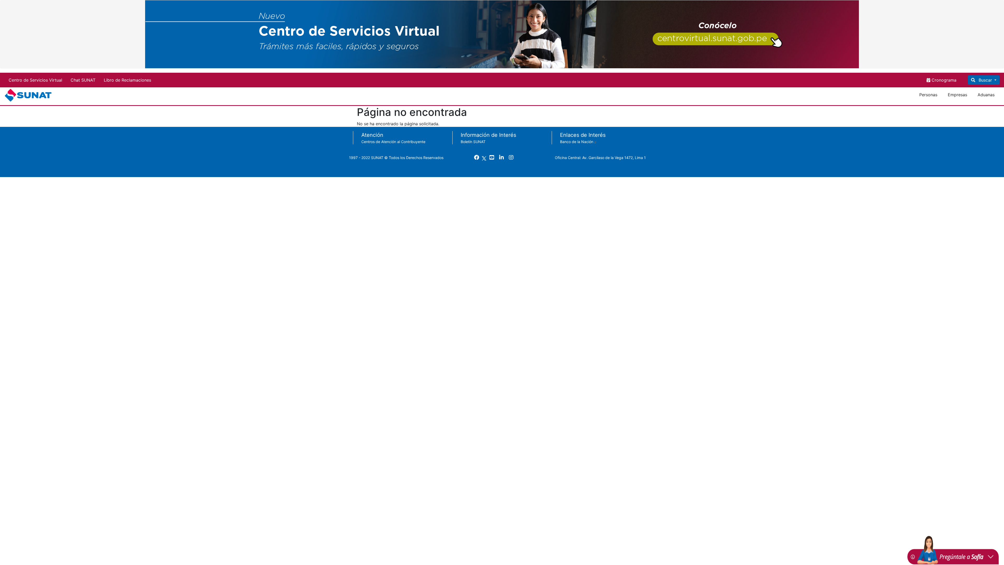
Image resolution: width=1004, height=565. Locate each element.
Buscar (985, 80)
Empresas (957, 94)
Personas (928, 94)
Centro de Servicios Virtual (35, 80)
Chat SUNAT (83, 80)
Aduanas (986, 94)
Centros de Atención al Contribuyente (393, 141)
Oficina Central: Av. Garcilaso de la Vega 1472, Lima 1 (600, 157)
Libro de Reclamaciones (127, 80)
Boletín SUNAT (473, 141)
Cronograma (943, 80)
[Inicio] (29, 95)
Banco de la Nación (576, 141)
